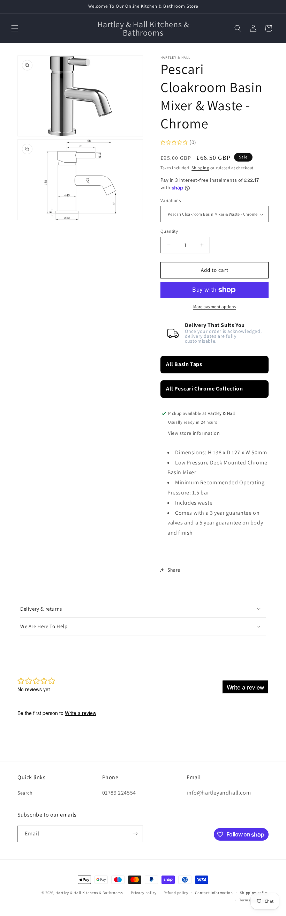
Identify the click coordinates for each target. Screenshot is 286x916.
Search (25, 793)
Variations (170, 200)
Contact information (214, 892)
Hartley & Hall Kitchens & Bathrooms (89, 892)
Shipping (200, 167)
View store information (194, 433)
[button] (14, 28)
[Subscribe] (135, 834)
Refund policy (176, 892)
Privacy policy (144, 892)
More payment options (214, 306)
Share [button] (173, 570)
